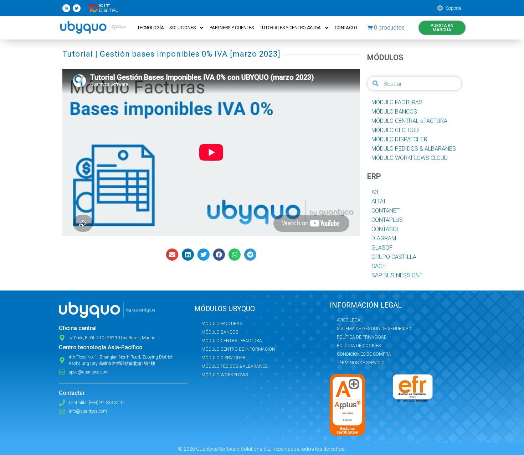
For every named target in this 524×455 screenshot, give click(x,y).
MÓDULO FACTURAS (396, 102)
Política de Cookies (359, 345)
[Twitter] (77, 8)
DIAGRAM (383, 238)
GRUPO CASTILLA (393, 256)
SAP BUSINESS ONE (397, 275)
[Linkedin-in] (66, 8)
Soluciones (182, 27)
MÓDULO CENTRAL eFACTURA (409, 120)
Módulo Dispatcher (223, 357)
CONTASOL (385, 229)
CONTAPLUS (387, 219)
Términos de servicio (361, 362)
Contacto (346, 27)
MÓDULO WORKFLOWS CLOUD (409, 158)
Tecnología (150, 27)
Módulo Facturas (221, 323)
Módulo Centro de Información (238, 349)
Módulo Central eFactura (231, 340)
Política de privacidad (362, 337)
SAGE (378, 266)
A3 (374, 192)
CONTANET (385, 210)
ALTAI (378, 201)
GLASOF (381, 247)
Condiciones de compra (364, 354)
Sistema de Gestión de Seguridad (374, 328)
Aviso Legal (350, 320)
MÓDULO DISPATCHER (399, 139)
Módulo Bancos (219, 332)
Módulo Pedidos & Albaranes (234, 366)
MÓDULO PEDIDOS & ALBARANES (413, 148)
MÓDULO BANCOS (394, 111)
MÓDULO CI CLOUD (395, 130)
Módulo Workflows (224, 374)
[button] (172, 255)
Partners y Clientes (232, 27)
